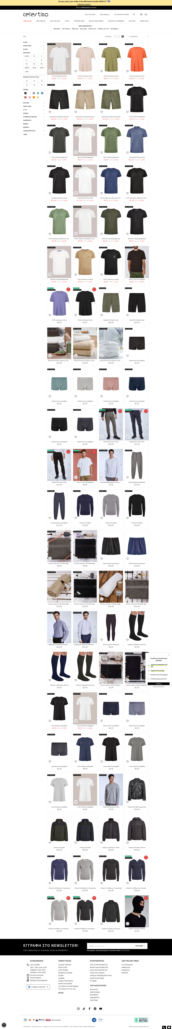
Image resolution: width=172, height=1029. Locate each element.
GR (146, 14)
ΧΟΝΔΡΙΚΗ (126, 970)
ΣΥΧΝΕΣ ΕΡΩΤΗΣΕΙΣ (65, 981)
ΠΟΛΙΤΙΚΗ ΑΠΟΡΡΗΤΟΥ (98, 970)
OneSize (27, 56)
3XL (34, 64)
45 (41, 85)
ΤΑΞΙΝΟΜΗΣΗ (133, 36)
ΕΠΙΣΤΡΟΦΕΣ (63, 970)
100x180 (27, 68)
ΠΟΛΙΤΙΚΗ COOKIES (97, 973)
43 (26, 85)
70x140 (34, 68)
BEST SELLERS (55, 21)
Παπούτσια (92, 29)
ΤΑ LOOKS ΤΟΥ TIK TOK (67, 989)
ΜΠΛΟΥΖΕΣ (94, 989)
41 (34, 81)
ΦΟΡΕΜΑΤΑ (94, 995)
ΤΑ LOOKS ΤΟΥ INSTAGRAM (68, 986)
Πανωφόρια (114, 29)
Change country (84, 4)
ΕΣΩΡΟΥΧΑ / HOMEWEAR (116, 21)
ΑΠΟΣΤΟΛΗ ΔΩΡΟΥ (65, 984)
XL (41, 60)
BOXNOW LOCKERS (65, 973)
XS (34, 56)
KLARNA (61, 978)
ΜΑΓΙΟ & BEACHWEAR (96, 21)
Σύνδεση (158, 684)
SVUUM (61, 975)
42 (41, 81)
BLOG (61, 992)
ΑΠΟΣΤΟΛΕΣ (62, 967)
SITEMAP (93, 981)
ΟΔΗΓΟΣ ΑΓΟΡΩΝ (64, 965)
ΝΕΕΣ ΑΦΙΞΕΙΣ (41, 21)
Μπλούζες (57, 29)
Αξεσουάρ (83, 29)
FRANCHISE (126, 967)
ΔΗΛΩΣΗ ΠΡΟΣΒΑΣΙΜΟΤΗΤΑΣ (101, 975)
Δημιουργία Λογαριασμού (158, 686)
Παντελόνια (66, 29)
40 (26, 81)
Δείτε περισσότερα (85, 26)
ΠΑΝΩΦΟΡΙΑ (94, 997)
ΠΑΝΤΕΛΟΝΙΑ (95, 992)
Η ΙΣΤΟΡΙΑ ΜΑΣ (127, 965)
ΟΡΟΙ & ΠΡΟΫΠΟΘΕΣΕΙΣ (99, 965)
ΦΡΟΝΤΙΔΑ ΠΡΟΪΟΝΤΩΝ (99, 967)
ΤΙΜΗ (25, 134)
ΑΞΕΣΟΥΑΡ (132, 21)
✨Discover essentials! (86, 7)
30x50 (26, 71)
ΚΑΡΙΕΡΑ (125, 973)
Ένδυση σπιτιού (103, 29)
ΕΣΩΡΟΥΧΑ (94, 1000)
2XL (27, 64)
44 (34, 85)
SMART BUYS (144, 21)
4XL (42, 64)
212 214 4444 (34, 965)
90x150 (41, 68)
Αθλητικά (75, 29)
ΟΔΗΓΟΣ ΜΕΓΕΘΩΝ (97, 978)
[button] (4, 1025)
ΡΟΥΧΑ (67, 21)
